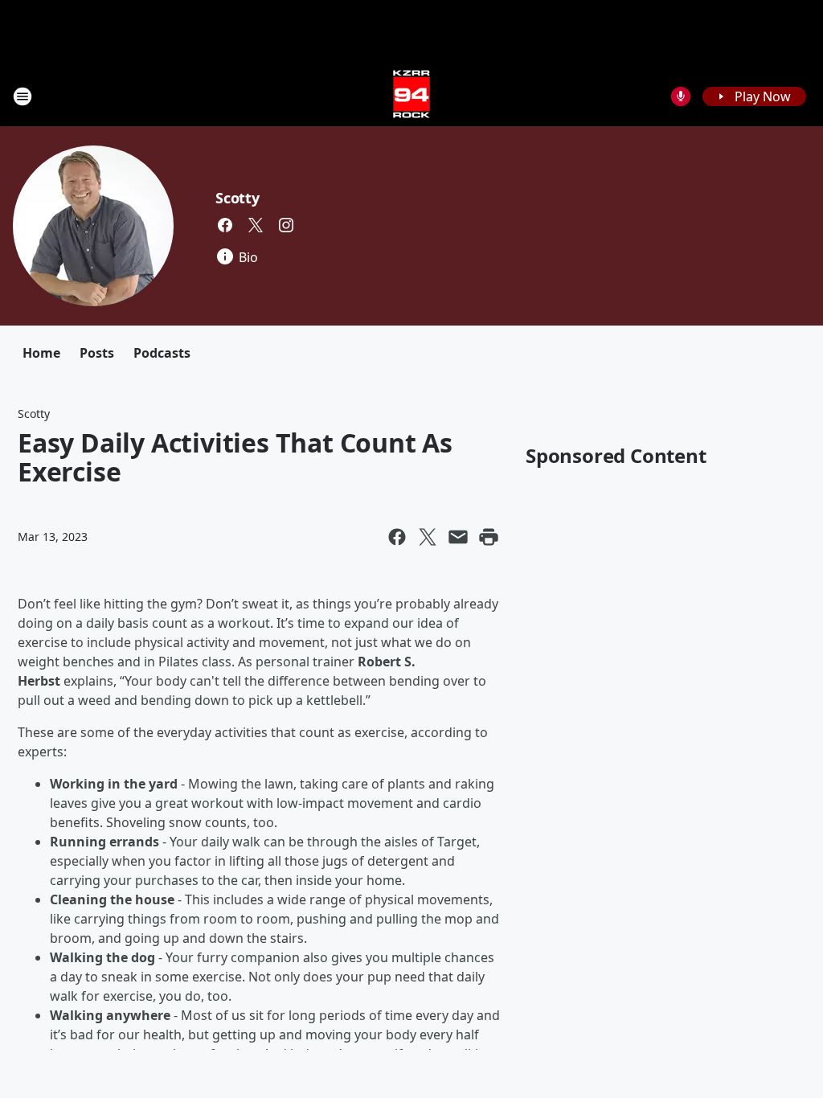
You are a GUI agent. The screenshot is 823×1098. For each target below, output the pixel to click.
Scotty (237, 197)
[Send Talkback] (680, 96)
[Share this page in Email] (458, 537)
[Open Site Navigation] (22, 96)
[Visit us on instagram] (286, 225)
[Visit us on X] (255, 225)
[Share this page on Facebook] (397, 537)
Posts (97, 353)
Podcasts (161, 353)
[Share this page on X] (427, 537)
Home (41, 353)
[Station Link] (411, 96)
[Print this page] (488, 537)
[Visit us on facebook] (225, 225)
